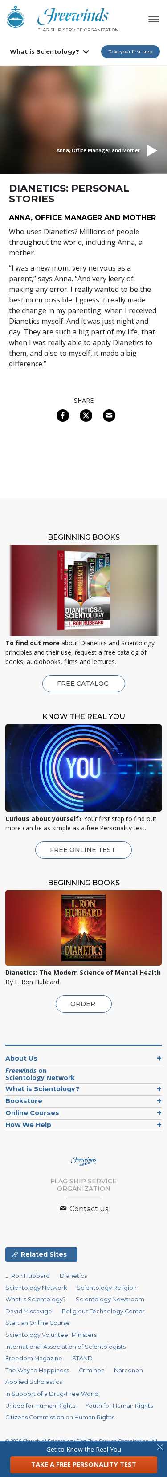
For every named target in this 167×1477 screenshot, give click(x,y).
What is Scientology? (44, 51)
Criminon (92, 1370)
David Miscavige (28, 1311)
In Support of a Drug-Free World (51, 1394)
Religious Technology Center (103, 1311)
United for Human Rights (40, 1405)
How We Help (28, 1125)
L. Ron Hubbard (27, 1276)
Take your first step (130, 52)
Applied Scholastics (33, 1382)
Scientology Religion (107, 1288)
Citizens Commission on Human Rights (59, 1417)
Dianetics (73, 1276)
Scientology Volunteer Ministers (51, 1335)
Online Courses (32, 1113)
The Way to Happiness (37, 1370)
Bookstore (23, 1101)
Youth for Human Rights (119, 1405)
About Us (21, 1058)
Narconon (128, 1370)
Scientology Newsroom (110, 1299)
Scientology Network (36, 1288)
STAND (82, 1358)
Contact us (88, 1209)
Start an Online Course (37, 1323)
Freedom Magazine (33, 1358)
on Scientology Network (40, 1074)
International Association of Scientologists (65, 1346)
